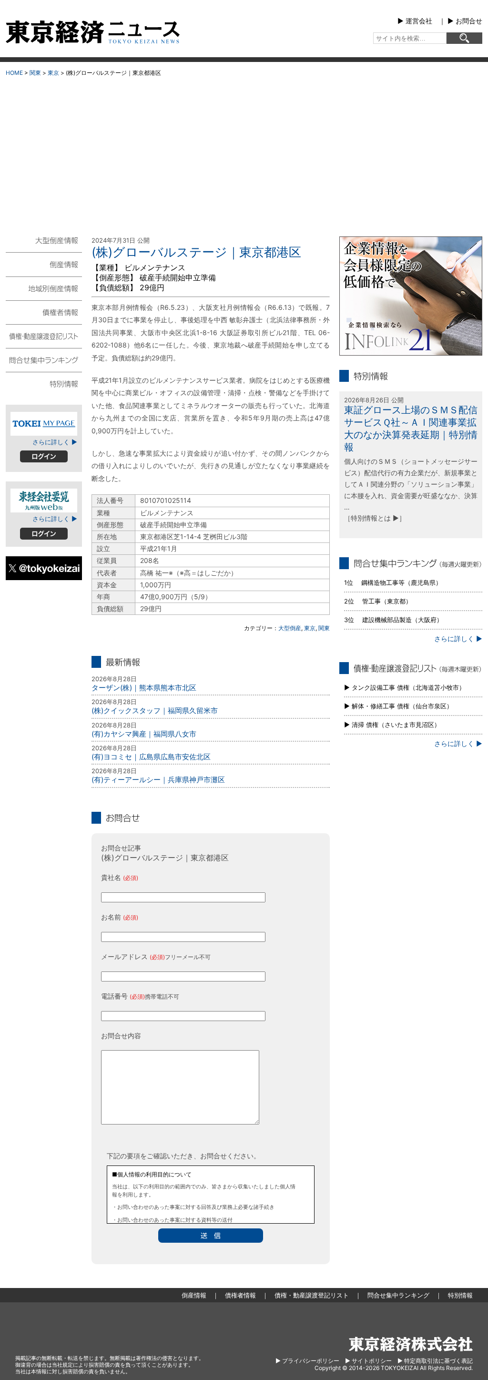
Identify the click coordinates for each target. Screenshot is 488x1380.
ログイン (44, 456)
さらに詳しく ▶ (54, 442)
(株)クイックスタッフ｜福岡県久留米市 (155, 710)
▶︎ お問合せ (464, 21)
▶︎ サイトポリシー (368, 1360)
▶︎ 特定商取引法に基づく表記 (435, 1360)
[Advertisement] (244, 153)
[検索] (464, 38)
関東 (35, 72)
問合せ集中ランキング (44, 359)
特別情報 (44, 383)
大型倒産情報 (44, 244)
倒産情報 (44, 264)
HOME (14, 72)
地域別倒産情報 (44, 288)
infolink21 (410, 296)
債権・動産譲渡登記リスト (44, 336)
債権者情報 (44, 312)
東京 (53, 72)
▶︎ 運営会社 (414, 21)
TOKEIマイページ (43, 424)
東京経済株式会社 (411, 1344)
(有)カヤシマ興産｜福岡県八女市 (144, 733)
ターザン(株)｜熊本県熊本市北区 (144, 687)
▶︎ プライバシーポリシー (307, 1360)
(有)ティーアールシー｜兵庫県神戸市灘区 (158, 779)
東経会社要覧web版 (43, 500)
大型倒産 (289, 628)
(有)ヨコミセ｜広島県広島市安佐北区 (151, 756)
